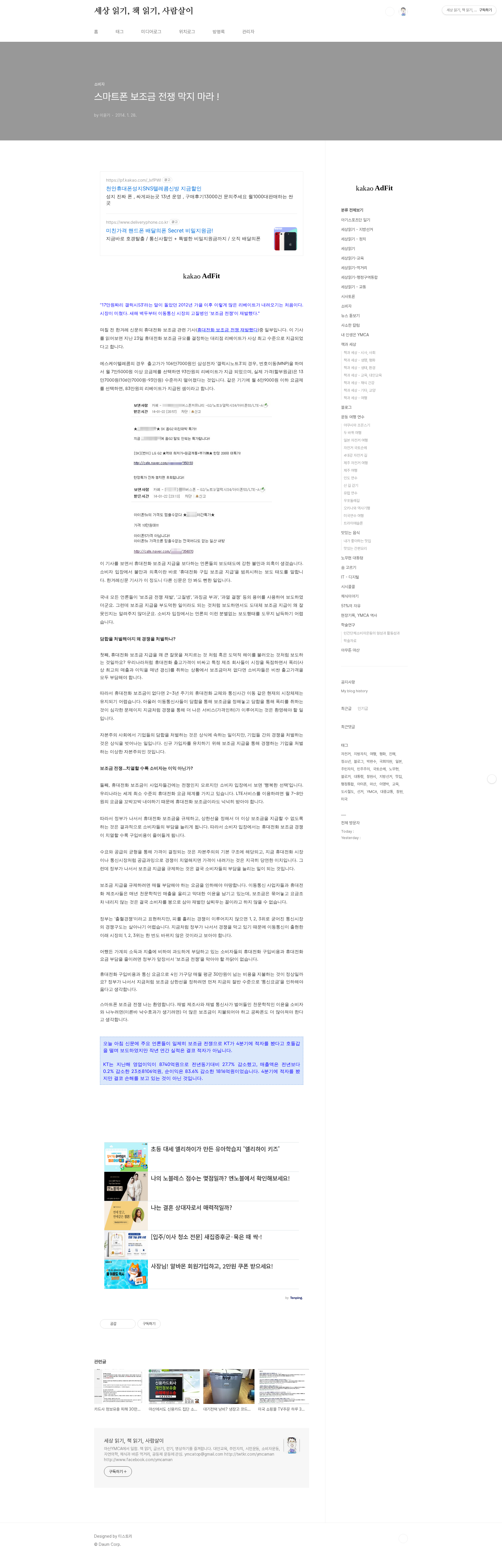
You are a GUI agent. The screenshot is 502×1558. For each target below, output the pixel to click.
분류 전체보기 (352, 210)
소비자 (346, 306)
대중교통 (386, 791)
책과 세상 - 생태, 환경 (359, 368)
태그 (120, 32)
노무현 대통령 (352, 558)
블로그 (346, 407)
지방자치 (360, 754)
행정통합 (347, 784)
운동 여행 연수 (352, 417)
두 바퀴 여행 (352, 433)
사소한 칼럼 (350, 325)
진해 (392, 754)
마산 (373, 784)
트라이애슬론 (353, 523)
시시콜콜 (348, 586)
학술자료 (350, 641)
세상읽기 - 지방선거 (357, 229)
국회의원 (385, 761)
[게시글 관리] (129, 1324)
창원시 (371, 776)
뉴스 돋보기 (350, 315)
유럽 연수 (350, 493)
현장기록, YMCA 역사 (359, 615)
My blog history (354, 691)
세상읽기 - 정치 (353, 239)
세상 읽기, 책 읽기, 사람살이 (143, 11)
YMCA (372, 791)
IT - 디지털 (350, 577)
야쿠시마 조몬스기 (357, 425)
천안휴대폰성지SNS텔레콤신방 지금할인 (154, 188)
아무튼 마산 (350, 650)
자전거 (346, 754)
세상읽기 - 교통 (353, 287)
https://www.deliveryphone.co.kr (137, 222)
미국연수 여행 (354, 516)
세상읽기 (348, 248)
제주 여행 (350, 470)
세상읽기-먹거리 (354, 267)
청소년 (346, 761)
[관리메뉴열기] (491, 779)
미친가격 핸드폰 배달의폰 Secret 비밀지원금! (159, 230)
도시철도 (347, 791)
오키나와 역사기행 (357, 508)
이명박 (384, 784)
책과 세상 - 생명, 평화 (359, 360)
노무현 (394, 769)
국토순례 (379, 769)
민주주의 (363, 769)
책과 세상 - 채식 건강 (359, 383)
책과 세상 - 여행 (355, 398)
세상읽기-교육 (352, 258)
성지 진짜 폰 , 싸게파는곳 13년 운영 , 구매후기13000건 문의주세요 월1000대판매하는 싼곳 (199, 200)
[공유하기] (122, 1324)
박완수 (371, 761)
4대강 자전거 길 (355, 455)
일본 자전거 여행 (356, 440)
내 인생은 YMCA (355, 334)
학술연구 (348, 625)
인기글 (363, 708)
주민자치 (347, 769)
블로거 (346, 776)
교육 (395, 784)
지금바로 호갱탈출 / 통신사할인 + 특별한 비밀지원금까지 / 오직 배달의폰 (183, 238)
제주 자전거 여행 (356, 463)
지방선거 (385, 776)
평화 (382, 754)
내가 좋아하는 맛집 (357, 541)
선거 (360, 791)
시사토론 (348, 296)
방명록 (219, 32)
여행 (373, 754)
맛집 (398, 776)
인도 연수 (350, 478)
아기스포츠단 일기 (355, 220)
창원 (399, 791)
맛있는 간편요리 (355, 548)
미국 (344, 799)
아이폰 (362, 784)
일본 (398, 761)
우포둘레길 (352, 500)
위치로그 (187, 32)
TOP (403, 1538)
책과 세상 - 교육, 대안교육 (363, 375)
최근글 (346, 708)
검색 (390, 11)
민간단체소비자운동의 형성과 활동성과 (372, 633)
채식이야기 (349, 596)
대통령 (358, 776)
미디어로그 (151, 32)
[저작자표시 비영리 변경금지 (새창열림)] (168, 1324)
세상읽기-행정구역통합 (359, 277)
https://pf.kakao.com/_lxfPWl (133, 180)
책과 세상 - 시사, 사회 (359, 352)
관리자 (248, 32)
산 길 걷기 (351, 485)
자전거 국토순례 (355, 448)
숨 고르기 (348, 567)
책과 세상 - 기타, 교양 (359, 390)
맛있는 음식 (350, 532)
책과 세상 (348, 344)
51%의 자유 (351, 605)
